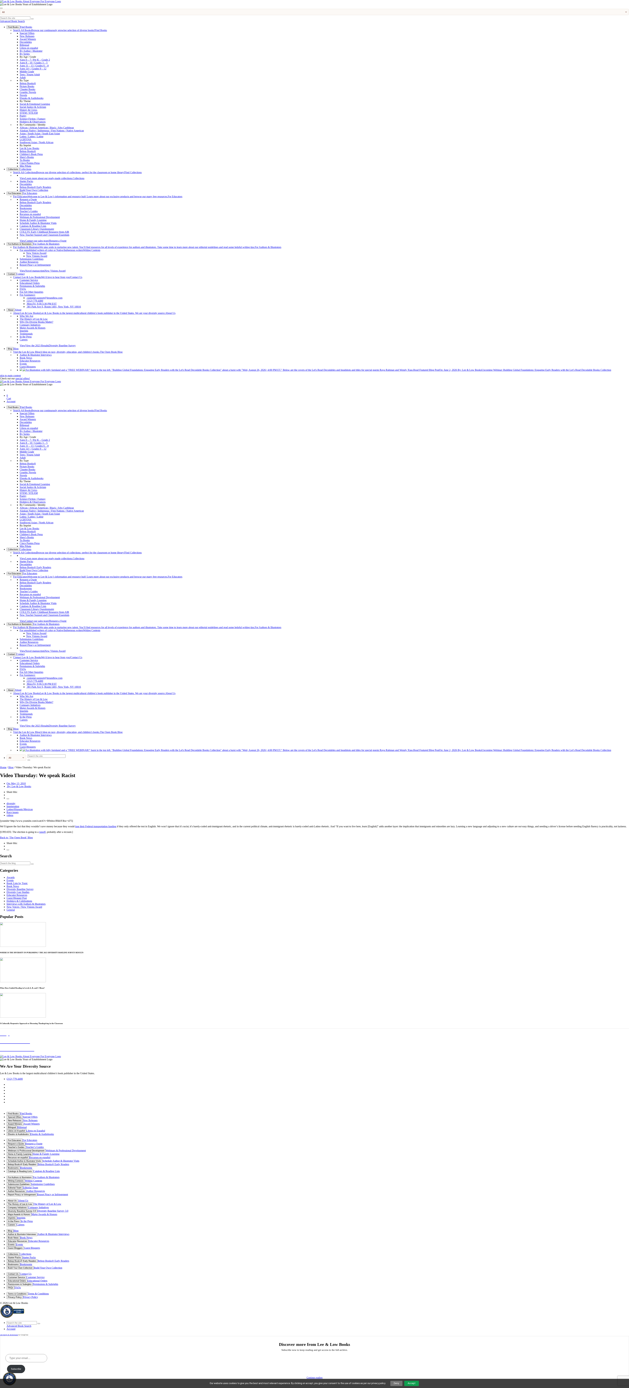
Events (23, 363)
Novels (23, 95)
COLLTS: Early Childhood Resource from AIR (44, 232)
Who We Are (26, 316)
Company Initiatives (30, 324)
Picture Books (27, 86)
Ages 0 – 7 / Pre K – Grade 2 (35, 59)
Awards (11, 877)
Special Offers (27, 33)
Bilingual (24, 45)
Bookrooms (26, 208)
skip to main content (10, 375)
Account (11, 401)
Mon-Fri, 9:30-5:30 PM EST (41, 303)
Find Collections (77, 172)
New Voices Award (36, 253)
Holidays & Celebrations (19, 901)
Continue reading (315, 1377)
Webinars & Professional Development (40, 217)
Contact (11, 274)
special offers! (22, 378)
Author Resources (29, 262)
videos (10, 815)
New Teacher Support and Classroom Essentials (44, 234)
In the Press (26, 336)
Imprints (24, 330)
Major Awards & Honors (32, 327)
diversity (11, 803)
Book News (26, 357)
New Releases (27, 36)
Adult (23, 77)
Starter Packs (26, 181)
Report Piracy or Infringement (35, 264)
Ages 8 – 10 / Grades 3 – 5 (34, 62)
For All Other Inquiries (31, 292)
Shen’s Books (27, 157)
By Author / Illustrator (31, 51)
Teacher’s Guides (29, 211)
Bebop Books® (28, 83)
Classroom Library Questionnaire (37, 229)
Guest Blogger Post (17, 898)
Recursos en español (30, 214)
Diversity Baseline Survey (48, 345)
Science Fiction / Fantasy (33, 118)
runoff (42, 832)
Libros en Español (16, 1131)
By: (19, 786)
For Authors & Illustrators (20, 244)
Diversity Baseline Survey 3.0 (22, 1211)
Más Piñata (25, 166)
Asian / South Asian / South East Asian (40, 133)
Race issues (13, 812)
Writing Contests (60, 250)
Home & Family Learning (33, 220)
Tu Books (25, 160)
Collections (13, 169)
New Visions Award (36, 256)
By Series (25, 53)
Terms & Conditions (17, 1294)
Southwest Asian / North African (36, 142)
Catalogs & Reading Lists (33, 226)
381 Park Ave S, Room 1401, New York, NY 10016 (53, 306)
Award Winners (28, 39)
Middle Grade (27, 71)
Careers (24, 339)
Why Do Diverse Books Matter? (36, 322)
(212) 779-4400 (34, 300)
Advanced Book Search (12, 21)
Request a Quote (28, 199)
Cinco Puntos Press (30, 163)
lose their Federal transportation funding (95, 826)
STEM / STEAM (29, 112)
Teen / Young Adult (30, 74)
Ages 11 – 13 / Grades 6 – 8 (34, 65)
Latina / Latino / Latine (31, 136)
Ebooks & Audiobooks (31, 98)
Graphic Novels (28, 92)
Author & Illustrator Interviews (36, 354)
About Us (94, 313)
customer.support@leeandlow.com (44, 297)
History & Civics (28, 110)
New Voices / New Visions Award (24, 906)
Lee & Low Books (29, 148)
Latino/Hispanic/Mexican (20, 809)
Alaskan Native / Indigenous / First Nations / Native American (52, 130)
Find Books (13, 27)
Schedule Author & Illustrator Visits (38, 223)
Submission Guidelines (31, 259)
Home (3, 767)
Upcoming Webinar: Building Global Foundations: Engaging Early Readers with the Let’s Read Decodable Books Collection (512, 370)
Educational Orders (30, 283)
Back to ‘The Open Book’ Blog (16, 837)
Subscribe (16, 1369)
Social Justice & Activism (33, 107)
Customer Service (29, 280)
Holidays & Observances (33, 121)
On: (16, 783)
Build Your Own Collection (34, 190)
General (11, 909)
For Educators (14, 193)
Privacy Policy (15, 1297)
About (10, 310)
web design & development (9, 1335)
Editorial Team (14, 1188)
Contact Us (47, 277)
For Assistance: (27, 294)
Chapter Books (27, 89)
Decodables (26, 42)
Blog (10, 349)
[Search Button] (32, 18)
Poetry (23, 115)
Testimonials (26, 333)
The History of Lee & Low (34, 319)
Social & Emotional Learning (35, 104)
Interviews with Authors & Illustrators (26, 904)
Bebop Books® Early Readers (35, 187)
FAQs (23, 289)
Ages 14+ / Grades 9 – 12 (33, 68)
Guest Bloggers (28, 366)
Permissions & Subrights (32, 286)
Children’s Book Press (31, 154)
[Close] (1, 8)
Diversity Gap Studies (18, 892)
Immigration (13, 806)
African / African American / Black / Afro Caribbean (47, 127)
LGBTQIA (25, 139)
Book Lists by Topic (17, 883)
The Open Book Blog (68, 352)
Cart (9, 397)
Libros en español (29, 48)
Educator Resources (30, 360)
